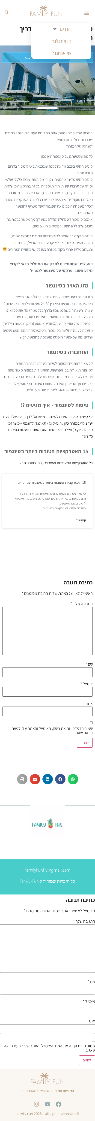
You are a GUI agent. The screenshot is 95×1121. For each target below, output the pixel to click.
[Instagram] (36, 1104)
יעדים (65, 29)
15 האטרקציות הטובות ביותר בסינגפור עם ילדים (52, 482)
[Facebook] (58, 1104)
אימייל (86, 684)
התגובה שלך (82, 604)
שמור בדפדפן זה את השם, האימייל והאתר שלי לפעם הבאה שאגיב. (52, 730)
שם (89, 664)
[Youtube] (47, 1104)
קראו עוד (81, 520)
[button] (86, 13)
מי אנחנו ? (61, 53)
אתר (89, 703)
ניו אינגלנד (61, 41)
